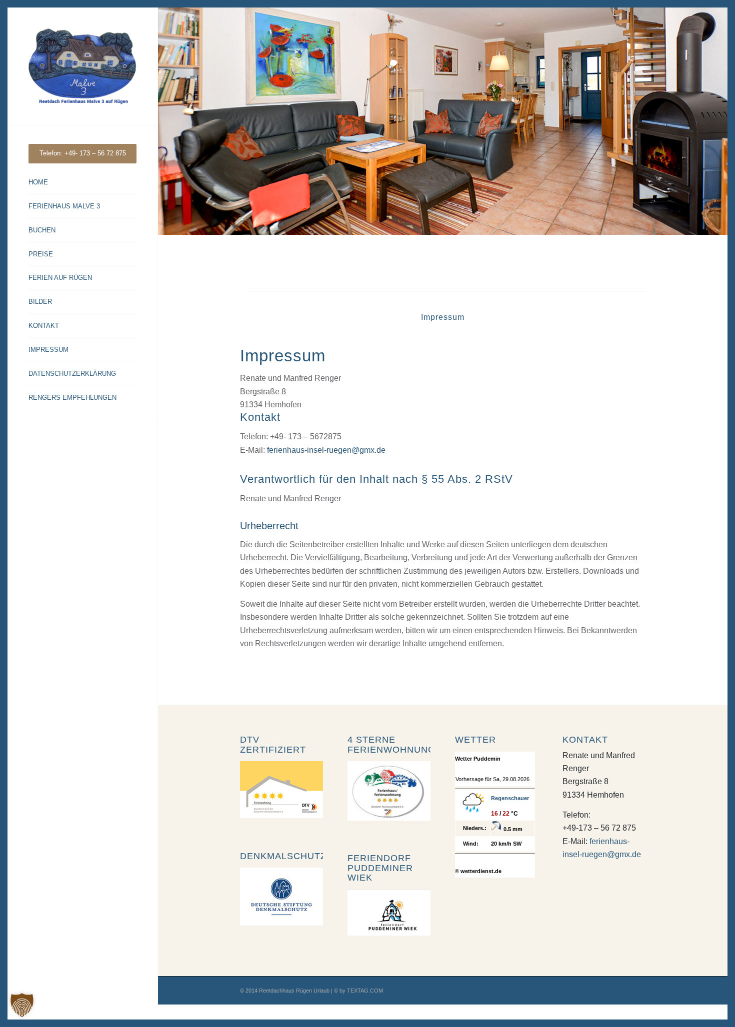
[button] (22, 1005)
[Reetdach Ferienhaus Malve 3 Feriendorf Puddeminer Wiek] (83, 66)
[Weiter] (719, 121)
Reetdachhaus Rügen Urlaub (294, 991)
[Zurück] (167, 121)
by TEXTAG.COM (361, 991)
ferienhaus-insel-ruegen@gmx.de (326, 450)
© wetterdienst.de (478, 871)
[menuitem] (82, 153)
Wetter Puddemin (477, 759)
